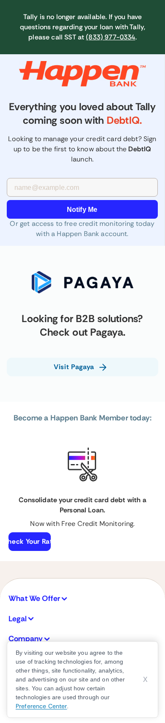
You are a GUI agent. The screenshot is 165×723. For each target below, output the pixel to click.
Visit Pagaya (74, 366)
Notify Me (82, 209)
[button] (82, 599)
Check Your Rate (29, 541)
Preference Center (41, 706)
